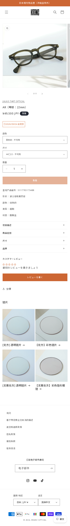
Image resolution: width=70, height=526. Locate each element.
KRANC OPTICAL (39, 520)
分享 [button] (8, 288)
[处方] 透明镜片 (11, 345)
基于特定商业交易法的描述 (20, 420)
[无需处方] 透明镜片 (14, 385)
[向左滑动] (27, 93)
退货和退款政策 (14, 427)
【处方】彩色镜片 (46, 345)
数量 (5, 162)
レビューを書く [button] (35, 277)
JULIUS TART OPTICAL (14, 101)
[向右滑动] (42, 93)
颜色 (5, 133)
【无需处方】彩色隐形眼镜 (50, 387)
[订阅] (51, 468)
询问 (9, 413)
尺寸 (5, 147)
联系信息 (11, 448)
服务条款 (11, 441)
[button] (6, 12)
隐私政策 (11, 434)
